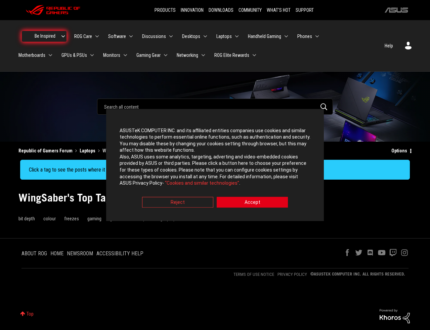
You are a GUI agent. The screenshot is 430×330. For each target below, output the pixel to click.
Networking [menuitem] (187, 55)
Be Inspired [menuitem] (45, 36)
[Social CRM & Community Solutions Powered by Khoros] (395, 316)
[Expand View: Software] (131, 36)
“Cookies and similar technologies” (202, 183)
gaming (94, 218)
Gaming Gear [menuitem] (148, 55)
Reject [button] (178, 202)
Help (389, 45)
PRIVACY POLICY (292, 274)
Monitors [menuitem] (111, 55)
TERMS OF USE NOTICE (253, 274)
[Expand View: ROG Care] (97, 36)
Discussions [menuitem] (154, 36)
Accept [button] (252, 202)
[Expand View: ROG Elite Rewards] (254, 55)
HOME (56, 253)
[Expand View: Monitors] (125, 55)
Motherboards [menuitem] (31, 55)
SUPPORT (305, 10)
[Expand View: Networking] (203, 55)
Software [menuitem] (117, 36)
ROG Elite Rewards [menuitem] (231, 55)
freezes (71, 218)
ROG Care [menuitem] (83, 36)
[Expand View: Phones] (317, 36)
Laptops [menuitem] (224, 36)
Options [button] (399, 150)
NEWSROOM (80, 253)
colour (49, 218)
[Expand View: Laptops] (236, 36)
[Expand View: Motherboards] (50, 55)
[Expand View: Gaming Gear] (165, 55)
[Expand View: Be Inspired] (63, 36)
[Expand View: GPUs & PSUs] (92, 55)
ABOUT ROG (34, 253)
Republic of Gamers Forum (45, 150)
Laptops (87, 150)
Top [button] (30, 314)
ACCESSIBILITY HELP (119, 253)
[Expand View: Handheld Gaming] (286, 36)
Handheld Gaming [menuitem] (264, 36)
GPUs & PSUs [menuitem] (74, 55)
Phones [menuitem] (304, 36)
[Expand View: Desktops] (205, 36)
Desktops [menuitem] (191, 36)
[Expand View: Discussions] (171, 36)
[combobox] (215, 107)
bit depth (26, 218)
